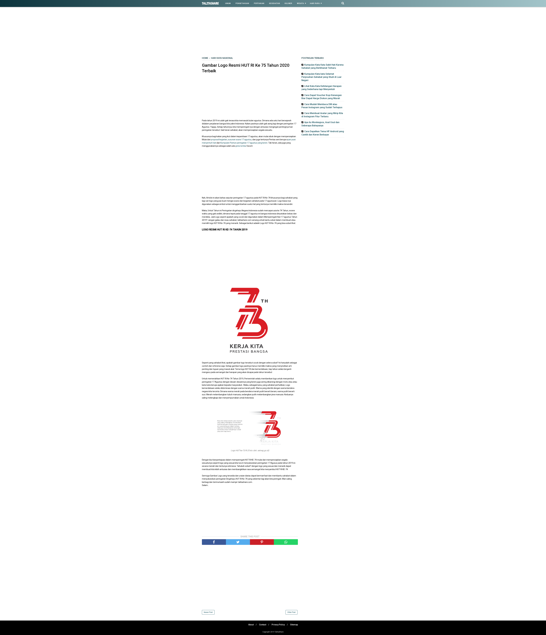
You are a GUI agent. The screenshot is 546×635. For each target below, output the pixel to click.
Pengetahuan (242, 3)
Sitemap (294, 625)
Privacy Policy (278, 625)
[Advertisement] (273, 32)
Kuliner (288, 3)
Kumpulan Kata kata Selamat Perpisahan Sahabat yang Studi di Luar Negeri (321, 77)
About (251, 625)
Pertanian (259, 3)
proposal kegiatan (219, 139)
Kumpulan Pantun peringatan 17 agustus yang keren (243, 143)
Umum (228, 3)
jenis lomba (241, 146)
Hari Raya (315, 3)
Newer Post (208, 612)
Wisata (300, 3)
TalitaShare (210, 3)
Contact (262, 625)
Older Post (291, 612)
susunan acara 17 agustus (240, 139)
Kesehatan (274, 3)
